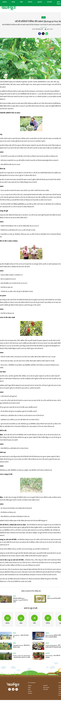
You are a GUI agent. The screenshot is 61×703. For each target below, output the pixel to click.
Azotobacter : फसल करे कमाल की (21, 636)
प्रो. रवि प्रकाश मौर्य (38, 29)
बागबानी (49, 2)
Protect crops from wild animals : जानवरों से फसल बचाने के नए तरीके (21, 656)
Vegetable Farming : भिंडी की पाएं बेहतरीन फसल (21, 646)
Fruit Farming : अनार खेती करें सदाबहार (52, 656)
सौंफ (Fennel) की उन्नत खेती (53, 598)
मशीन (21, 2)
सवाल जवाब (46, 688)
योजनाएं (30, 2)
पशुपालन (39, 2)
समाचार (5, 2)
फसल (13, 2)
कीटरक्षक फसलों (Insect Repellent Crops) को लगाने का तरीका (20, 600)
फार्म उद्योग (45, 690)
